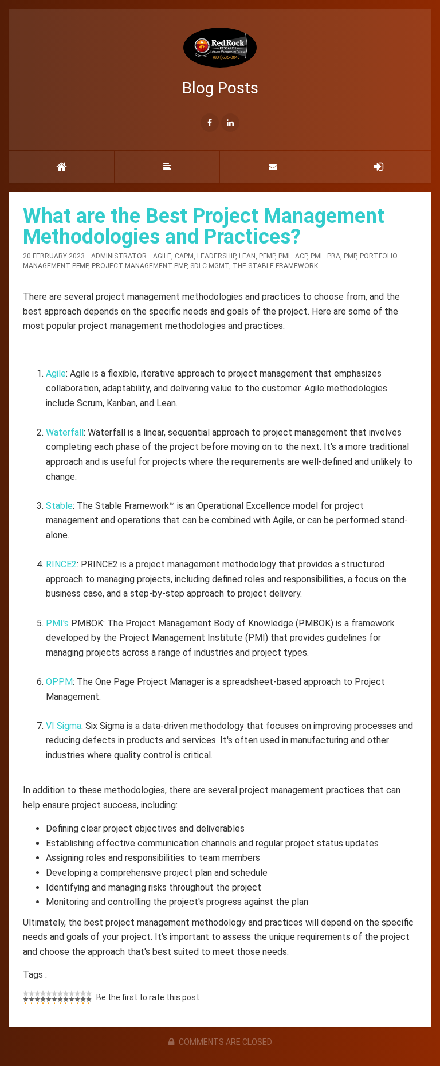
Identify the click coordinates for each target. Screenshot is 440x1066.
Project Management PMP (139, 266)
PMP (350, 256)
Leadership (216, 256)
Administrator (119, 256)
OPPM (59, 681)
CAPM (184, 256)
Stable (59, 505)
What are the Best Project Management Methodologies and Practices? (203, 226)
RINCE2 (61, 564)
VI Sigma (63, 725)
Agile (162, 256)
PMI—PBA (325, 256)
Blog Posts (220, 88)
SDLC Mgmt (209, 266)
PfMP (267, 256)
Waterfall (65, 432)
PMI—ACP (292, 256)
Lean (247, 256)
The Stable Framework (275, 266)
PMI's (57, 623)
